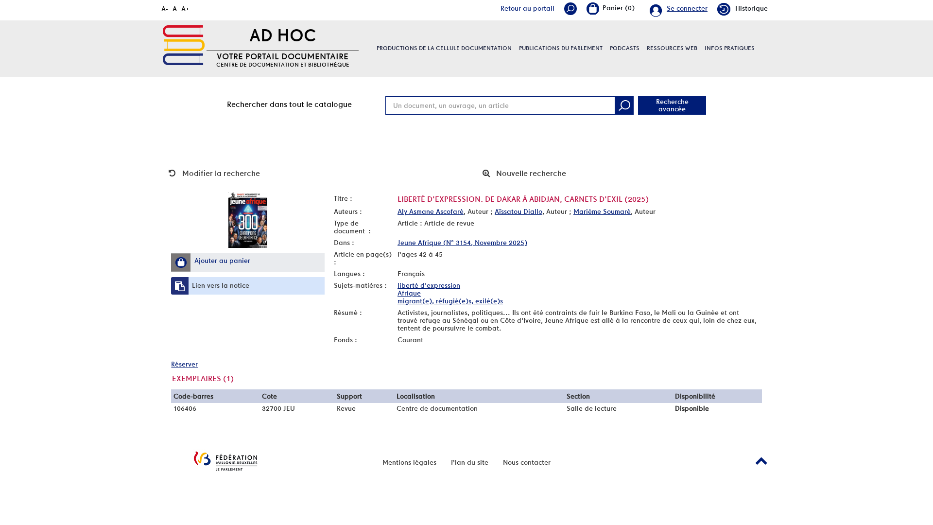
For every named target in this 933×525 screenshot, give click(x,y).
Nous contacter (527, 462)
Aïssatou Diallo (518, 211)
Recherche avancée (672, 105)
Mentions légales (409, 462)
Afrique (409, 293)
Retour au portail (527, 8)
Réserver (184, 364)
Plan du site (469, 462)
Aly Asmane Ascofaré (430, 211)
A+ (185, 9)
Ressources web (672, 48)
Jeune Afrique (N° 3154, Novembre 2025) (462, 242)
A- (164, 9)
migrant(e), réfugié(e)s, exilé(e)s (450, 301)
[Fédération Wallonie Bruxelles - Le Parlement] (225, 461)
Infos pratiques (730, 48)
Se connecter (687, 8)
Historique (751, 8)
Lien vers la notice (220, 285)
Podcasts (624, 48)
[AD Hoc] (184, 45)
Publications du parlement (561, 48)
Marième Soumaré (602, 211)
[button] (180, 262)
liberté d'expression (428, 285)
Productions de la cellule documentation (444, 48)
